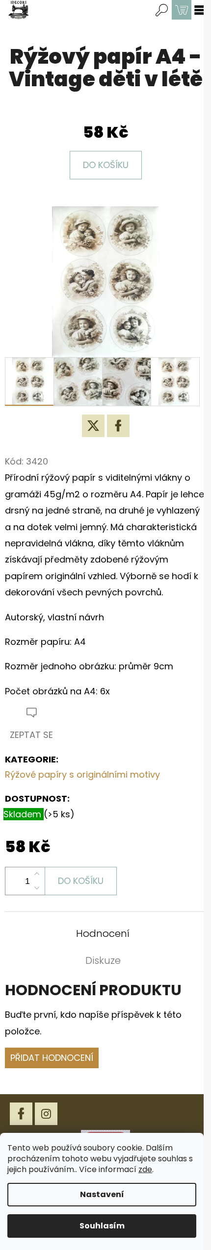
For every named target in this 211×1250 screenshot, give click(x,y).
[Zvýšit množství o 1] (37, 874)
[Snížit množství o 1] (37, 888)
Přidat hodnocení (51, 1058)
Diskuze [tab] (103, 960)
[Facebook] (118, 426)
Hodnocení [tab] (103, 933)
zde (145, 1169)
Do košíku (106, 165)
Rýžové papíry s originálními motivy (82, 774)
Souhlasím (102, 1225)
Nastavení (102, 1194)
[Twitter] (93, 426)
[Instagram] (46, 1114)
